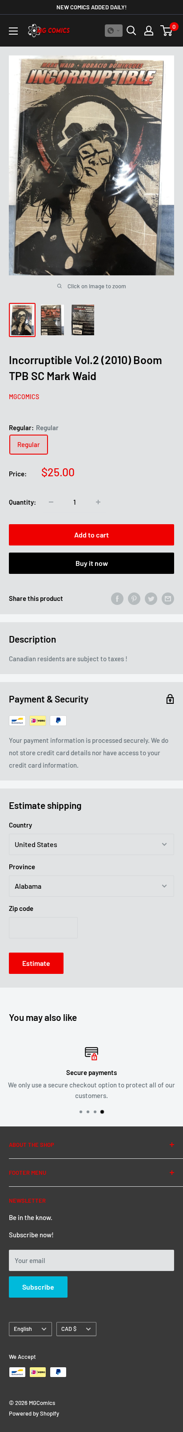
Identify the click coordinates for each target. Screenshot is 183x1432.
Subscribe (38, 1287)
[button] (114, 30)
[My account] (148, 30)
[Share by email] (168, 598)
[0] (166, 30)
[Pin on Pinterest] (134, 598)
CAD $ (68, 1328)
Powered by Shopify (34, 1413)
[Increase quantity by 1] (98, 502)
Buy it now (92, 563)
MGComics (24, 396)
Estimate (36, 963)
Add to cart (91, 534)
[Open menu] (13, 31)
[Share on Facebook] (117, 598)
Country (20, 825)
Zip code (21, 908)
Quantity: (22, 502)
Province (22, 867)
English (23, 1328)
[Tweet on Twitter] (151, 598)
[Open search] (131, 30)
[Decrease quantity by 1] (51, 502)
